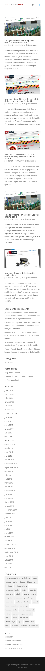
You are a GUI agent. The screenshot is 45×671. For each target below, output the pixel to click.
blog (35, 582)
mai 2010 (8, 567)
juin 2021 (8, 406)
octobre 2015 (9, 448)
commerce (9, 594)
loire (7, 606)
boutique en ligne (20, 586)
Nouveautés (32, 45)
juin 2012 (8, 494)
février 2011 (9, 537)
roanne (15, 614)
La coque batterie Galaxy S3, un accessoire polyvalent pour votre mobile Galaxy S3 (21, 335)
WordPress (22, 667)
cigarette (33, 590)
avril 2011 (8, 529)
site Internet (24, 618)
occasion (14, 606)
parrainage (24, 606)
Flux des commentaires (13, 644)
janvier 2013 (9, 486)
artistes (8, 582)
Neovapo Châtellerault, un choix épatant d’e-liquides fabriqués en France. (19, 156)
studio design (10, 622)
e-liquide (9, 598)
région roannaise (26, 614)
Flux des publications (12, 640)
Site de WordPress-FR (13, 648)
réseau (8, 618)
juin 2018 (8, 417)
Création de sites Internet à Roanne (18, 376)
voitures (15, 626)
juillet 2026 (8, 390)
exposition (18, 598)
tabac (27, 622)
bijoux (29, 582)
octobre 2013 (9, 471)
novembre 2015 (10, 444)
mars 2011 (8, 533)
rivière (8, 614)
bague (22, 582)
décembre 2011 (10, 510)
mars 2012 (8, 498)
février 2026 (9, 394)
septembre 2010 (11, 552)
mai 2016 (8, 436)
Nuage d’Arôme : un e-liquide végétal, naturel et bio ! (21, 215)
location (27, 602)
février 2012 (9, 502)
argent (34, 578)
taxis (32, 622)
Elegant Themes (20, 664)
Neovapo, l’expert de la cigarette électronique (19, 274)
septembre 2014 (11, 467)
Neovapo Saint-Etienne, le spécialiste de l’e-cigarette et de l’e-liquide (21, 100)
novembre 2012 (10, 490)
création (19, 594)
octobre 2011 (9, 514)
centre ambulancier (12, 590)
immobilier (9, 602)
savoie (15, 618)
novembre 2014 (10, 463)
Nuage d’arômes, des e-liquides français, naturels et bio (19, 41)
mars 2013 (8, 483)
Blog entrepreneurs (12, 372)
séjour (20, 622)
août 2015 (8, 452)
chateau (24, 590)
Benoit (10, 45)
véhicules (23, 626)
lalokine (7, 332)
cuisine (26, 594)
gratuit (26, 598)
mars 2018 (8, 425)
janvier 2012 (9, 506)
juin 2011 (8, 521)
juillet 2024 (8, 398)
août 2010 (8, 556)
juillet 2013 (8, 475)
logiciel (35, 602)
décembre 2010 (10, 544)
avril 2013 (8, 479)
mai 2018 (8, 421)
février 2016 (9, 440)
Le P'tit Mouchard (11, 380)
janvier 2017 (9, 429)
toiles (7, 626)
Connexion (8, 637)
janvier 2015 (9, 459)
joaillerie (19, 602)
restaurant (30, 610)
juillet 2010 (8, 560)
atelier (15, 582)
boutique (9, 586)
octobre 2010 (9, 548)
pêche (22, 610)
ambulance (26, 578)
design (33, 594)
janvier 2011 (9, 540)
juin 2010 (8, 564)
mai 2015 (8, 456)
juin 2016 (8, 433)
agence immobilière (13, 578)
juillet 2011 (8, 517)
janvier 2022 (9, 402)
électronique (33, 626)
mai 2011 (8, 525)
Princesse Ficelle (11, 610)
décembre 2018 (10, 413)
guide (33, 598)
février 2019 (9, 409)
